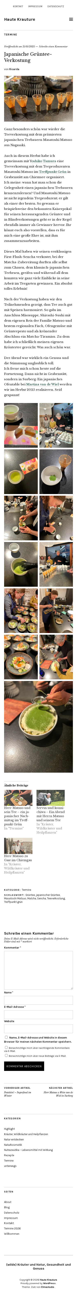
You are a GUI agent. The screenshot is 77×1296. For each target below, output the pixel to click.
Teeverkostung (56, 898)
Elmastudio (47, 1287)
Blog (7, 1207)
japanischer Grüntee (48, 894)
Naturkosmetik (13, 1144)
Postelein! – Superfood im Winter (17, 1092)
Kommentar (12, 947)
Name (8, 992)
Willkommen (11, 1233)
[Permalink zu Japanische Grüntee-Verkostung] (38, 120)
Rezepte (9, 1155)
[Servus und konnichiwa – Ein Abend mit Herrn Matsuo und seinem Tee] (51, 798)
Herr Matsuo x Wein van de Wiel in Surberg (58, 1092)
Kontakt (18, 6)
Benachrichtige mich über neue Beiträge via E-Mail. (37, 1056)
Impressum (35, 6)
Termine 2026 (12, 1228)
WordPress (49, 1283)
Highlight (9, 1128)
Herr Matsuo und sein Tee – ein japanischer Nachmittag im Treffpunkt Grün (17, 816)
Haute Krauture (19, 19)
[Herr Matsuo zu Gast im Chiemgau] (18, 846)
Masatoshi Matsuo (15, 898)
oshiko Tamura (43, 161)
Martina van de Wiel (43, 384)
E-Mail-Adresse (14, 1006)
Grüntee (30, 894)
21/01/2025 (29, 46)
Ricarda (14, 69)
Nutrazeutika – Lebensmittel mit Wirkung (28, 1149)
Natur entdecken (14, 1139)
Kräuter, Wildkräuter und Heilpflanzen (26, 1134)
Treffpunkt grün (13, 901)
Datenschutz (55, 6)
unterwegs (10, 1165)
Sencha (41, 898)
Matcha (31, 898)
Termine (10, 34)
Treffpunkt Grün (53, 172)
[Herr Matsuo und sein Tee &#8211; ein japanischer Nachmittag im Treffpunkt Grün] (18, 798)
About (7, 1202)
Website (9, 1021)
